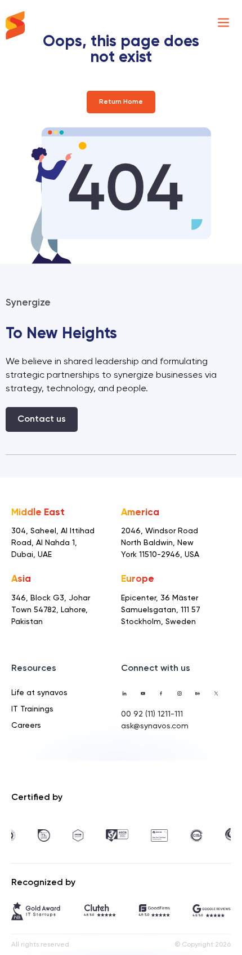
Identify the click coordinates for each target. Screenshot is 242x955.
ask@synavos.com (155, 726)
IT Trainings (32, 709)
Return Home (121, 102)
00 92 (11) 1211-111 (152, 714)
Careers (26, 725)
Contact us (41, 419)
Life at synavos (39, 693)
